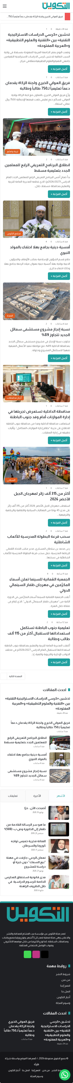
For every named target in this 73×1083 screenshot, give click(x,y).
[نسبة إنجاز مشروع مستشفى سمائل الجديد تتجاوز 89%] (59, 776)
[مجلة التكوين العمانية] (55, 6)
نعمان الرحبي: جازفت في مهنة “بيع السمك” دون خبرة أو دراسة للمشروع (26, 862)
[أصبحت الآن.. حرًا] (58, 813)
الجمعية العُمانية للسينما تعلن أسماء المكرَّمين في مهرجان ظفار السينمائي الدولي (39, 584)
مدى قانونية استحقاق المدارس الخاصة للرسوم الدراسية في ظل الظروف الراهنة (25, 882)
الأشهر (61, 795)
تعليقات (13, 795)
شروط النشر (63, 974)
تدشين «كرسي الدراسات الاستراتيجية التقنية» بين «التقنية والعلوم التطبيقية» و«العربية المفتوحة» (38, 40)
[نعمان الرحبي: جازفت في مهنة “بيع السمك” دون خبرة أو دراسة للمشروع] (58, 862)
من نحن (65, 980)
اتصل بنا (65, 991)
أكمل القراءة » (59, 68)
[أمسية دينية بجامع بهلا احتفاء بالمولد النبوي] (59, 759)
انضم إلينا (65, 985)
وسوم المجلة (63, 1003)
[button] (64, 1074)
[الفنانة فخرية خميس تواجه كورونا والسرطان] (58, 846)
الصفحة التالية (15, 676)
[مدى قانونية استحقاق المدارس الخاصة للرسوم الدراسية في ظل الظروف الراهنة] (58, 882)
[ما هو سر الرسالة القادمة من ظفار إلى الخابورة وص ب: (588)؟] (58, 829)
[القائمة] (5, 7)
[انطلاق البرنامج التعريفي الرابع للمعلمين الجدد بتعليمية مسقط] (59, 743)
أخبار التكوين (63, 997)
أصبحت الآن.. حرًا (35, 808)
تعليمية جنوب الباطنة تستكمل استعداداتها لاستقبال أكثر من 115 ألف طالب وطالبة (38, 633)
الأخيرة (37, 795)
